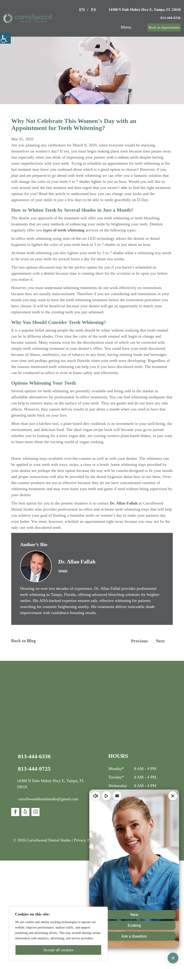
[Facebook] (15, 897)
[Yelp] (25, 897)
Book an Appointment (161, 27)
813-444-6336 (169, 18)
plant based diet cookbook (102, 484)
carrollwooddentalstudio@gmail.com (55, 884)
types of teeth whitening (140, 248)
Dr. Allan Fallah (148, 576)
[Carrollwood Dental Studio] (27, 18)
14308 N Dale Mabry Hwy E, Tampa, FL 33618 (140, 9)
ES (85, 9)
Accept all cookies (58, 949)
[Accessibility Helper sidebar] (5, 38)
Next (161, 726)
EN (73, 9)
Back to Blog (26, 725)
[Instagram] (35, 897)
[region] (58, 930)
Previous (136, 726)
